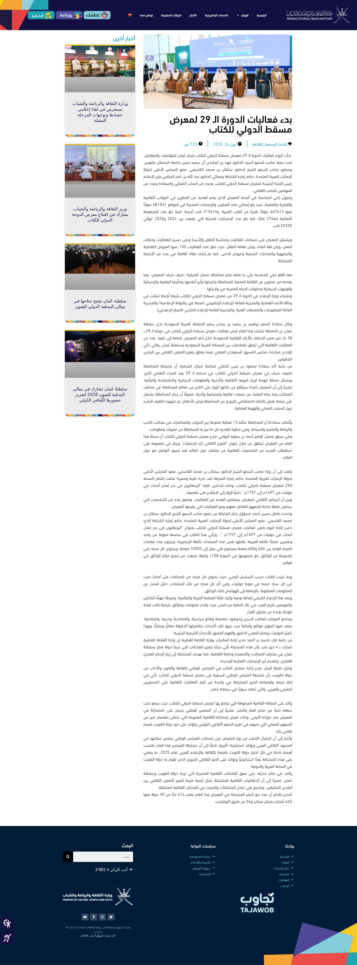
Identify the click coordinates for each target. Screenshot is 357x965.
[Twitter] (111, 917)
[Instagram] (102, 917)
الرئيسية (262, 15)
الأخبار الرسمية (276, 143)
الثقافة (257, 143)
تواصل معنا (146, 15)
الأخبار (193, 15)
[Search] (68, 857)
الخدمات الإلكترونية (216, 15)
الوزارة (245, 15)
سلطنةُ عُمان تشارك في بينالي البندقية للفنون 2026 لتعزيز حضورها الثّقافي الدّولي (100, 394)
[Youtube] (85, 917)
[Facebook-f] (93, 917)
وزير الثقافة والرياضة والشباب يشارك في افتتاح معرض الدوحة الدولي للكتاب (100, 214)
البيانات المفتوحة (171, 15)
